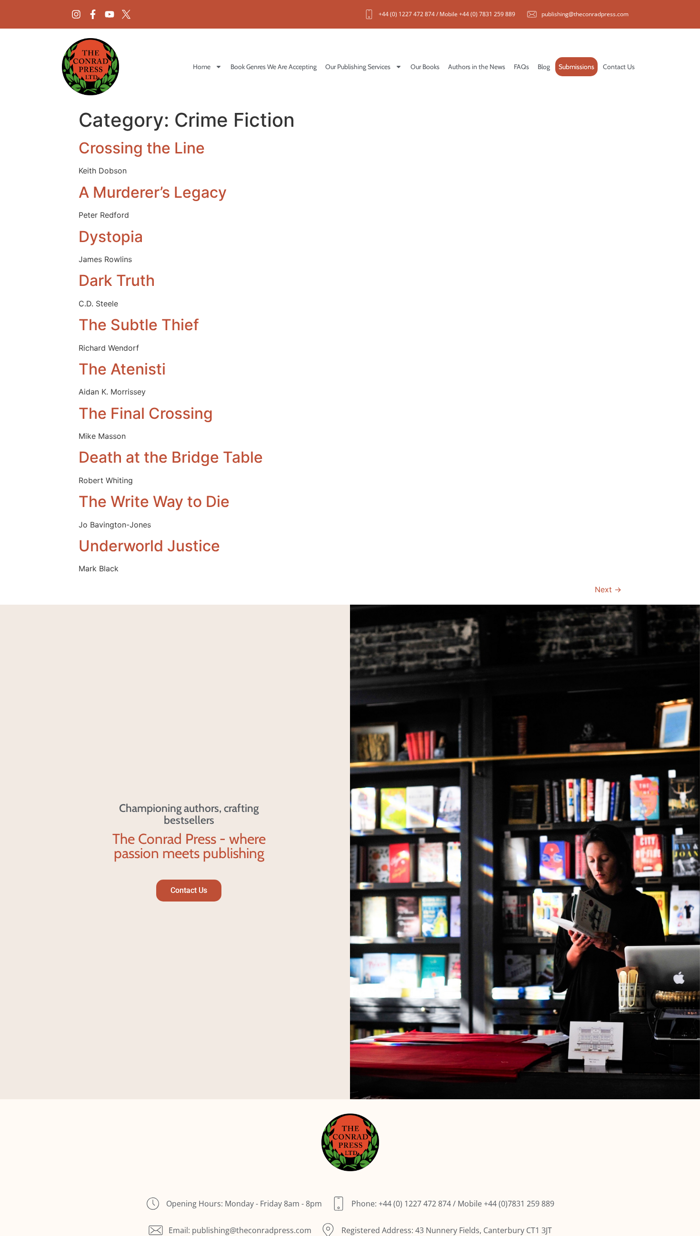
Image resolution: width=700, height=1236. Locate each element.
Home (201, 66)
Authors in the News (476, 66)
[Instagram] (76, 14)
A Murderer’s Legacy (153, 192)
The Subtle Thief (139, 324)
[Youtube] (109, 14)
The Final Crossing (146, 413)
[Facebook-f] (93, 14)
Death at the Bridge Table (171, 457)
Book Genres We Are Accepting (273, 66)
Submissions (576, 66)
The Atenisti (122, 369)
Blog (544, 66)
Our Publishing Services (357, 66)
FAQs (521, 66)
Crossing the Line (142, 148)
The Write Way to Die (154, 501)
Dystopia (111, 236)
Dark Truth (117, 280)
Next (608, 589)
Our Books (425, 66)
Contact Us (619, 66)
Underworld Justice (149, 546)
